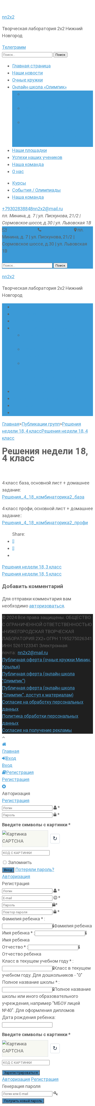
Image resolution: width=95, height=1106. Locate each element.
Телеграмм (14, 47)
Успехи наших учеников (37, 157)
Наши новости (27, 72)
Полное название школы (31, 982)
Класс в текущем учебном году (37, 961)
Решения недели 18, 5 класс (32, 574)
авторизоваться (46, 605)
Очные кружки (27, 80)
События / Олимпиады (36, 190)
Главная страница (31, 65)
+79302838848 (17, 208)
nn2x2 (8, 17)
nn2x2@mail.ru (48, 208)
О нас (18, 171)
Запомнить (20, 862)
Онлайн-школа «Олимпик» (39, 87)
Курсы (19, 183)
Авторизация (16, 876)
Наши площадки (29, 150)
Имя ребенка (18, 932)
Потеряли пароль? (34, 869)
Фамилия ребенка (23, 918)
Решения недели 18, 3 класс (32, 566)
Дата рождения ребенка (28, 1017)
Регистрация (15, 800)
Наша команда (28, 164)
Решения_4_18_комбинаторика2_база (43, 497)
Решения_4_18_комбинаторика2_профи (45, 522)
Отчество (15, 947)
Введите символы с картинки (36, 824)
